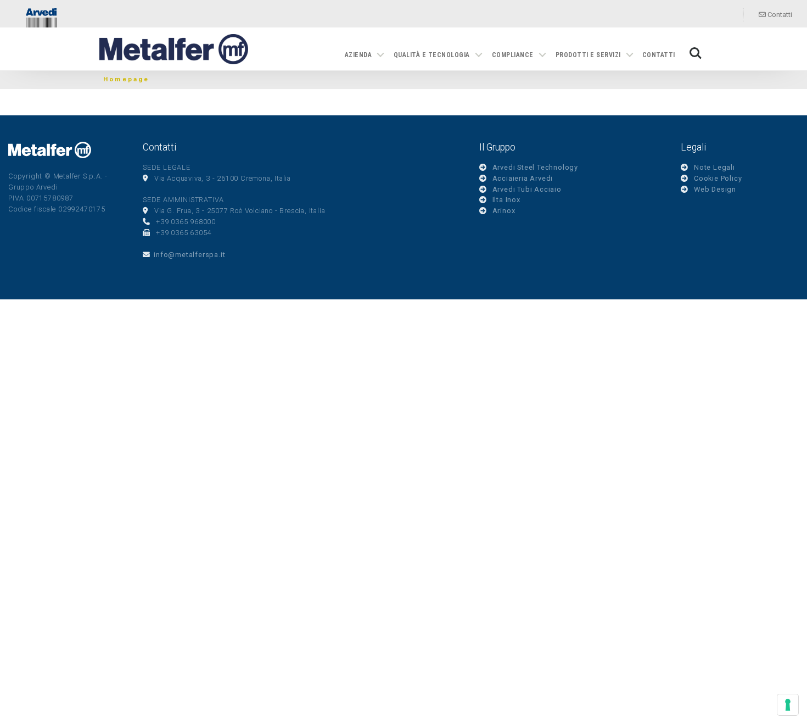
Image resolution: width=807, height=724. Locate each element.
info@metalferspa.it (189, 254)
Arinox (503, 211)
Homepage (126, 79)
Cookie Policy (718, 178)
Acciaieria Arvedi (522, 178)
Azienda (358, 55)
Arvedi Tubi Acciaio (527, 189)
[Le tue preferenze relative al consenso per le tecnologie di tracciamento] (787, 704)
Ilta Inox (506, 200)
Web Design (715, 189)
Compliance (513, 55)
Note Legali (714, 167)
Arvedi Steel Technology (535, 167)
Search (695, 47)
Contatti (779, 14)
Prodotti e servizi (588, 55)
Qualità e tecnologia (432, 55)
